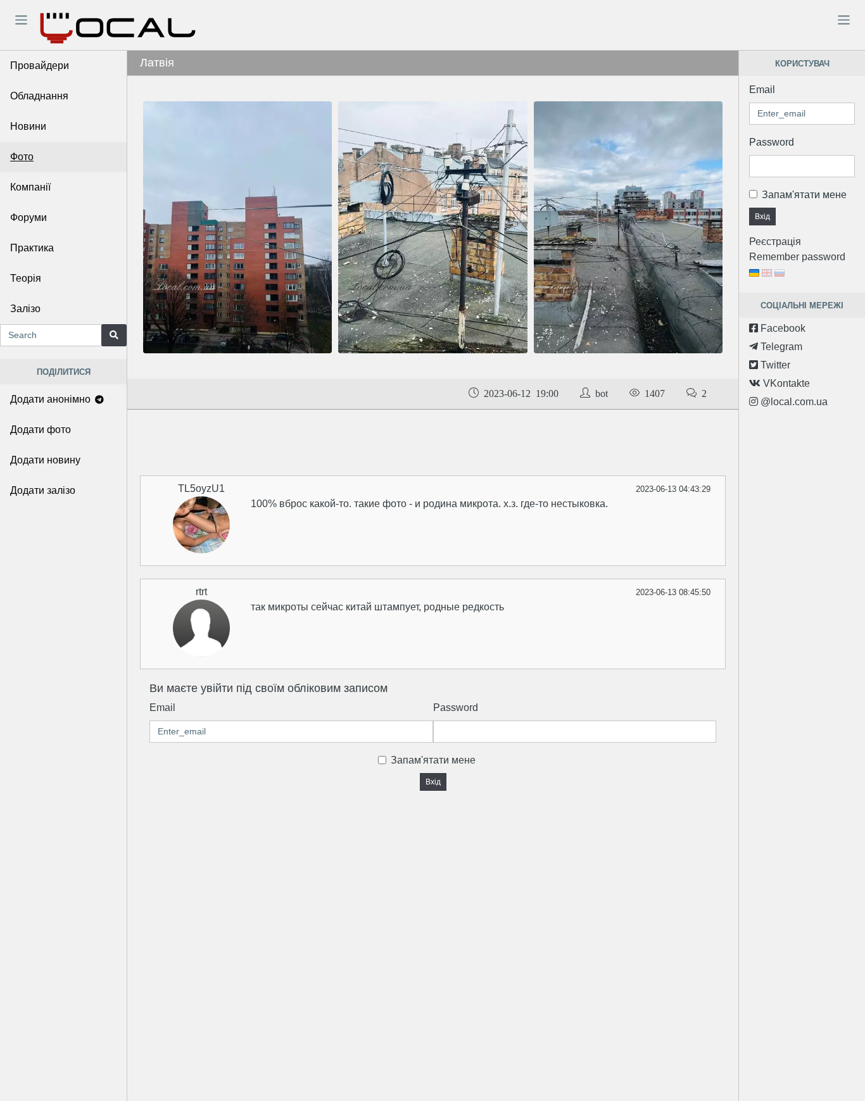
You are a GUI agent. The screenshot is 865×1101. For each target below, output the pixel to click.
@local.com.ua (793, 401)
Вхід (433, 781)
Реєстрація (775, 241)
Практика (32, 247)
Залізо (25, 308)
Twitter (774, 365)
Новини (28, 126)
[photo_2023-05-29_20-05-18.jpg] (237, 226)
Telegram (780, 346)
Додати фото (40, 429)
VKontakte (785, 383)
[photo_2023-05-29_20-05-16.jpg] (432, 226)
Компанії (30, 187)
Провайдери (39, 65)
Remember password (797, 256)
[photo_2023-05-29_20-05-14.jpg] (628, 226)
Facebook (781, 328)
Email (162, 707)
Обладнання (39, 96)
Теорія (25, 278)
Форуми (28, 217)
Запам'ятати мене (433, 760)
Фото (22, 156)
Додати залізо (42, 490)
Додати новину (45, 460)
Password (455, 707)
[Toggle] (20, 19)
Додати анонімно (51, 399)
